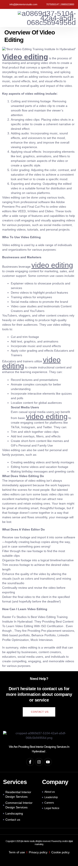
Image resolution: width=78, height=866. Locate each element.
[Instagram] (39, 762)
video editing (52, 265)
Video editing (25, 57)
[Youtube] (48, 762)
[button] (3, 18)
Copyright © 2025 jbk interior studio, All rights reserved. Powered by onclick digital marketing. (39, 842)
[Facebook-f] (30, 762)
